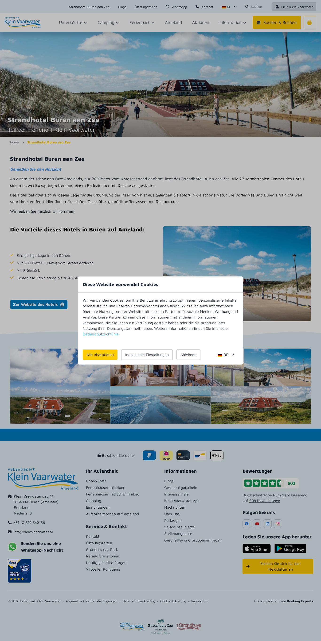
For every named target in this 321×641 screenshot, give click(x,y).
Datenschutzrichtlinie (101, 334)
